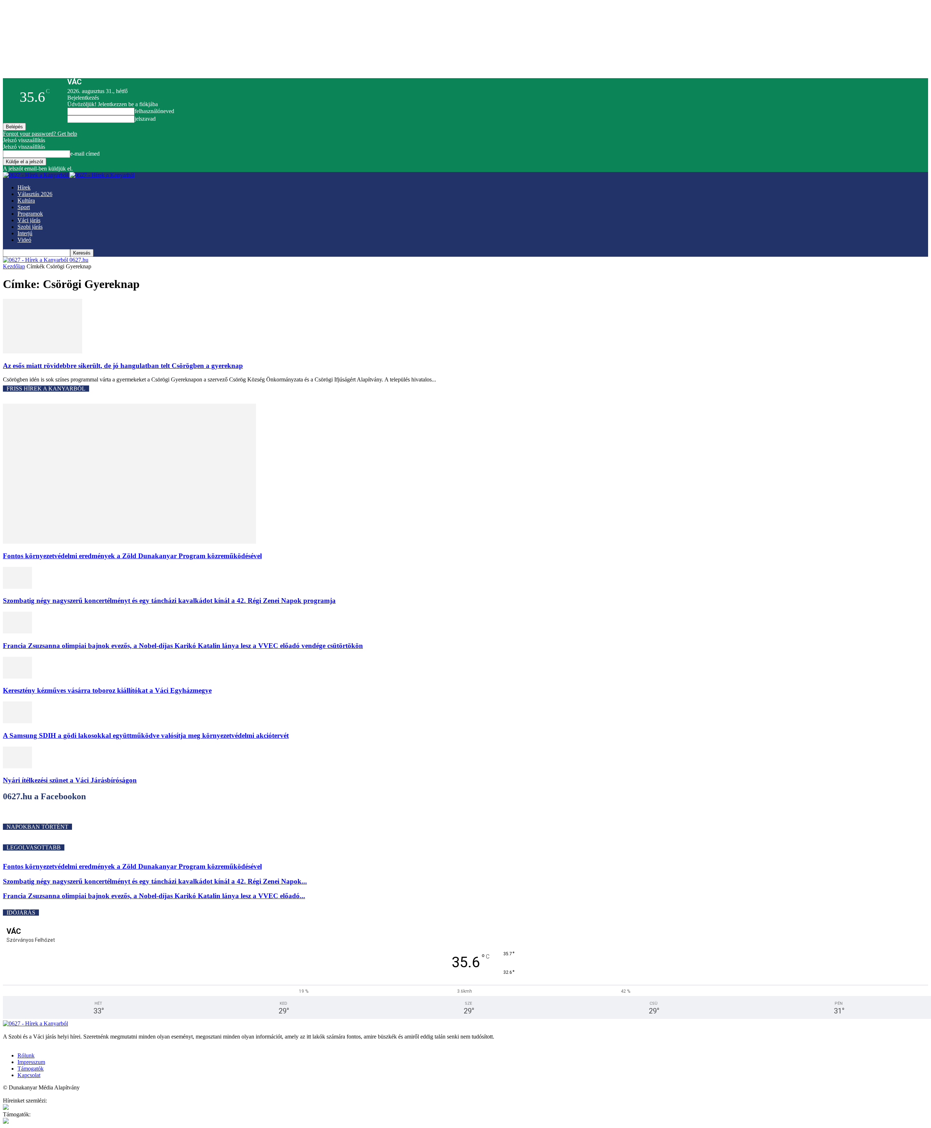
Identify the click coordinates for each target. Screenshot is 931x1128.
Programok (30, 214)
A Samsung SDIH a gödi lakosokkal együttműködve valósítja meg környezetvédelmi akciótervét (146, 735)
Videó (24, 240)
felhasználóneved (154, 111)
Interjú (24, 233)
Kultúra (26, 200)
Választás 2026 (34, 194)
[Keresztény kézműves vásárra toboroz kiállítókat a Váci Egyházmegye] (17, 676)
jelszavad (145, 119)
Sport (23, 207)
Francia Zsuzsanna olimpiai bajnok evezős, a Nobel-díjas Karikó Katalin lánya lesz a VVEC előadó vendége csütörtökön (183, 645)
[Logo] (36, 175)
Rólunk (26, 1055)
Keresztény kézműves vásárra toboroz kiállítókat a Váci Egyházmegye (107, 690)
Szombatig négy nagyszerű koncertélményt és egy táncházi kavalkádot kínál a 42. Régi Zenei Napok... (155, 881)
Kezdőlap (14, 266)
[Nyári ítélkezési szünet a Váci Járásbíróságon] (17, 766)
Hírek (24, 187)
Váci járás (28, 220)
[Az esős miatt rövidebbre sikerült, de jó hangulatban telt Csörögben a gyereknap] (42, 351)
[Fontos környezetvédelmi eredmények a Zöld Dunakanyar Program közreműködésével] (129, 542)
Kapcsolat (28, 1075)
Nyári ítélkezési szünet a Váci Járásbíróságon (70, 780)
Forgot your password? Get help (40, 134)
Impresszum (31, 1062)
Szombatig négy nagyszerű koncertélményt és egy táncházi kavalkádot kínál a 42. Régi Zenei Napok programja (169, 600)
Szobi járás (30, 227)
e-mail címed (85, 154)
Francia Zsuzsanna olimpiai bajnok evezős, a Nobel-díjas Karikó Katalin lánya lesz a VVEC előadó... (154, 896)
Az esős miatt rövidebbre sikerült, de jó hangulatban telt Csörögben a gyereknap (123, 365)
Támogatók (30, 1068)
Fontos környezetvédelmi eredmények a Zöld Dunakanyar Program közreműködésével (132, 556)
